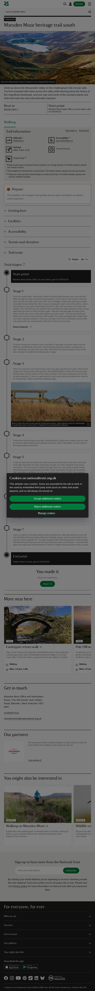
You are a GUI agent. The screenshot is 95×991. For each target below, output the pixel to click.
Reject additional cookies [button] (47, 506)
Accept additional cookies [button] (47, 498)
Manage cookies (46, 513)
